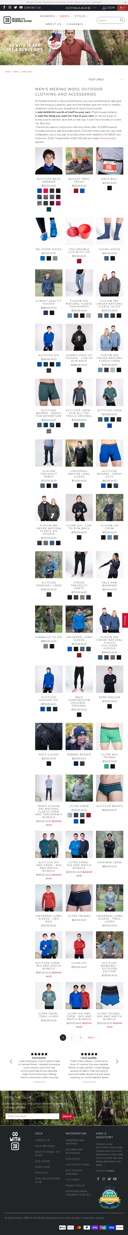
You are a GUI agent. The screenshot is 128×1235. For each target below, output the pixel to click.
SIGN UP (94, 623)
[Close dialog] (102, 589)
